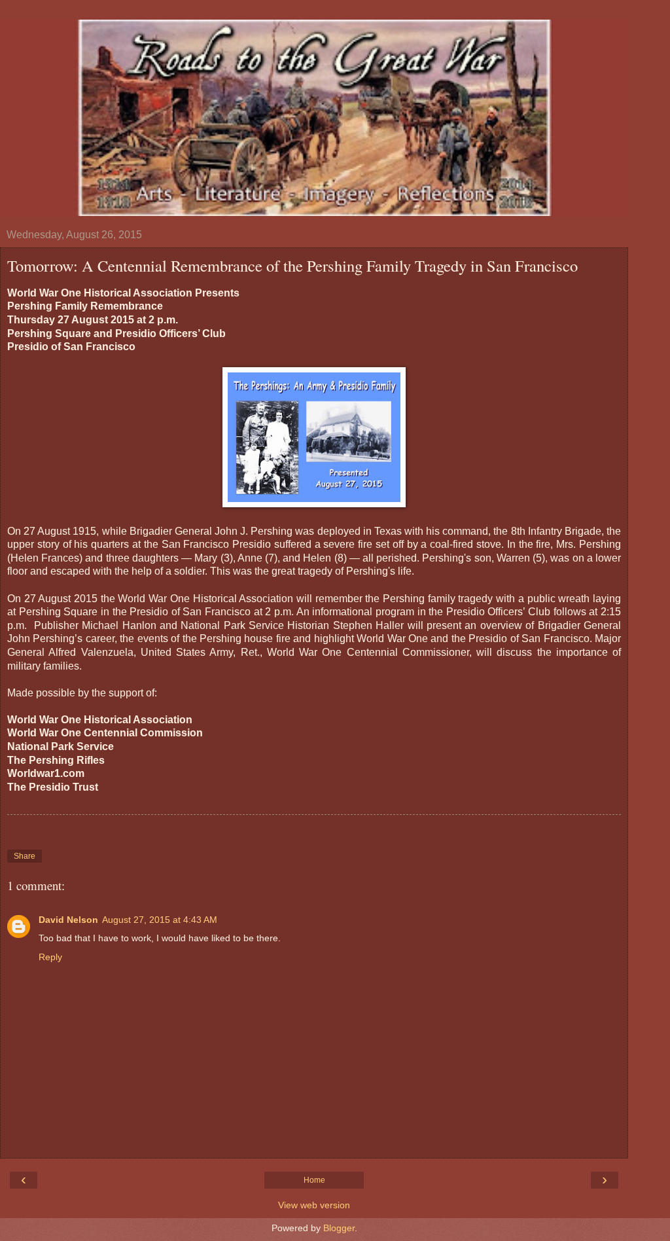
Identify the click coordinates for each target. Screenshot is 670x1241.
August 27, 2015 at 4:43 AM (159, 919)
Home (314, 1180)
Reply (50, 957)
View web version (314, 1205)
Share (24, 856)
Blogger (339, 1228)
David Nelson (68, 919)
